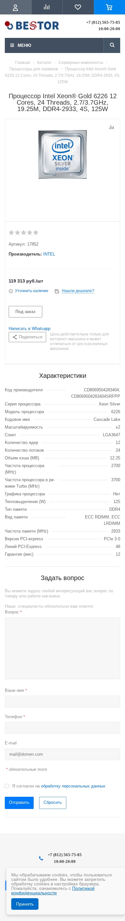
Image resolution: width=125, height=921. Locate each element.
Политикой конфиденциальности (53, 890)
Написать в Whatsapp (29, 328)
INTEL (49, 254)
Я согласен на (58, 786)
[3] (24, 232)
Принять (25, 904)
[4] (30, 232)
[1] (12, 232)
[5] (36, 232)
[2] (18, 232)
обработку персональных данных (73, 786)
